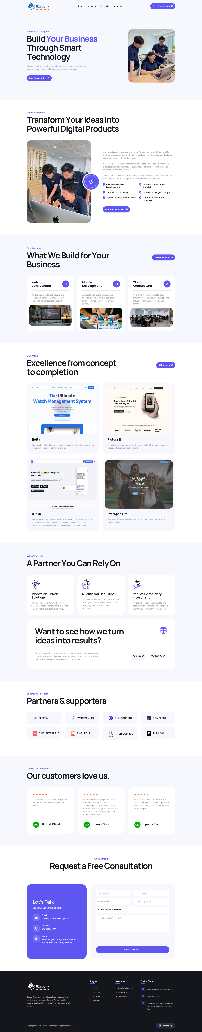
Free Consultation (161, 6)
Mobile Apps (123, 992)
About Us (118, 6)
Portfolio (104, 6)
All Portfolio (164, 365)
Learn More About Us (115, 209)
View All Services (162, 257)
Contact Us (156, 656)
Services (92, 6)
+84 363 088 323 (49, 929)
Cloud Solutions (124, 996)
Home (80, 6)
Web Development (125, 988)
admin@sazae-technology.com (56, 918)
